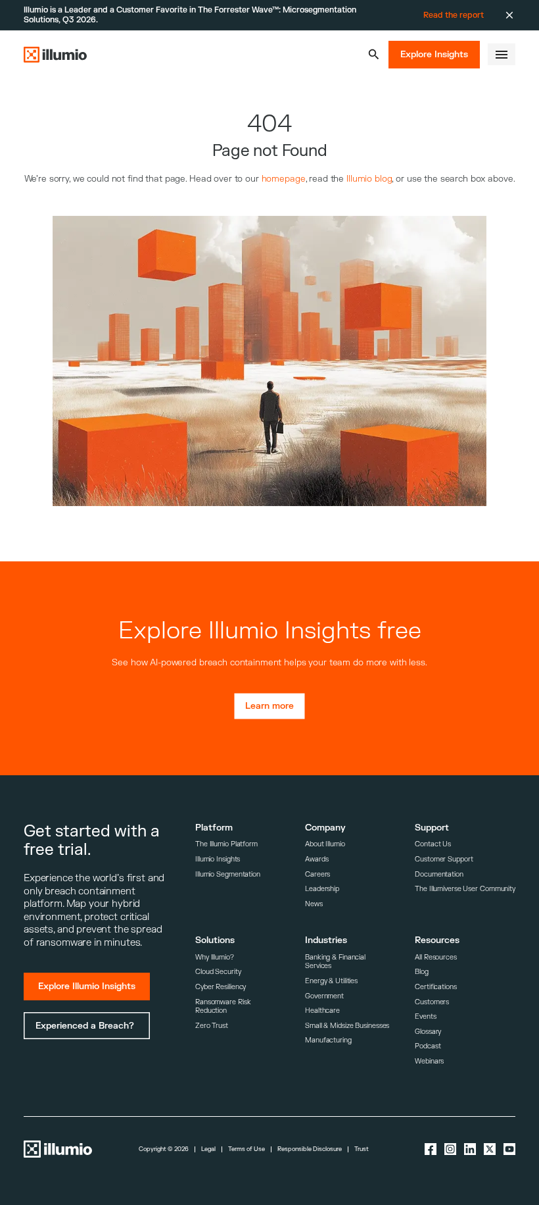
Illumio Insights (217, 859)
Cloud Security (218, 971)
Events (425, 1016)
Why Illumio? (214, 957)
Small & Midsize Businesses (347, 1025)
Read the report (453, 15)
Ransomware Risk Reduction (222, 1006)
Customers (432, 1002)
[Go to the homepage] (55, 55)
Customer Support (444, 859)
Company (325, 827)
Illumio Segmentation (227, 874)
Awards (316, 859)
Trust (361, 1149)
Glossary (428, 1031)
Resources (437, 940)
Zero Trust (211, 1025)
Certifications (436, 987)
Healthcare (322, 1010)
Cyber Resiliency (220, 987)
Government (324, 996)
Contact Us (433, 844)
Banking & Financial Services (335, 962)
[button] (374, 54)
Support (432, 827)
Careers (317, 874)
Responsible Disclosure (309, 1149)
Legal (208, 1149)
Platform (214, 827)
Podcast (427, 1046)
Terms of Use (246, 1149)
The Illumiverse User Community (465, 889)
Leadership (322, 889)
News (314, 904)
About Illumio (325, 844)
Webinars (429, 1061)
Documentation (439, 874)
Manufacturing (328, 1040)
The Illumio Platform (226, 844)
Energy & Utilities (331, 981)
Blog (422, 971)
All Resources (436, 957)
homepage (284, 178)
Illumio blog (369, 178)
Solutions (215, 940)
